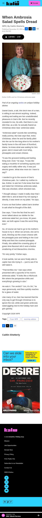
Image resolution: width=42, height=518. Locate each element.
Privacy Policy (9, 454)
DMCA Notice (8, 472)
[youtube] (6, 491)
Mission (6, 441)
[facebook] (6, 478)
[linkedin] (6, 486)
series (21, 103)
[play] (3, 515)
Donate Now (8, 450)
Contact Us (8, 468)
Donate (35, 3)
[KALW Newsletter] (21, 356)
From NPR (14, 319)
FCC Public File (9, 459)
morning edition (30, 319)
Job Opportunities (10, 445)
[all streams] (39, 515)
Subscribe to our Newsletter (13, 463)
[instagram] (6, 482)
